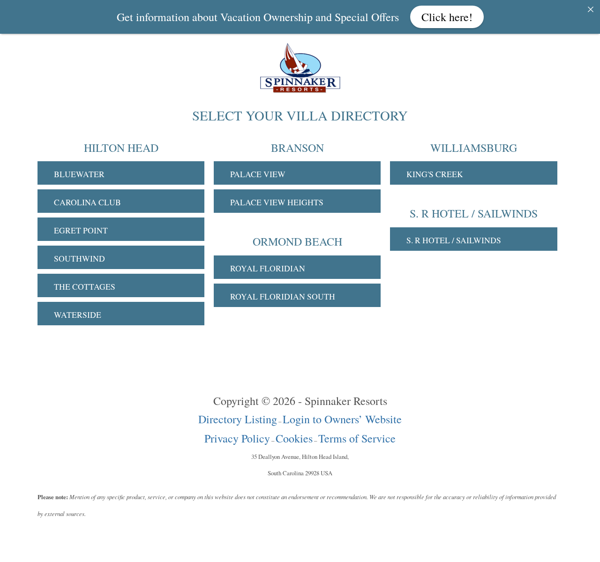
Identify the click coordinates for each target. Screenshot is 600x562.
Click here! (446, 16)
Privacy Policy (237, 438)
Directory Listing (237, 419)
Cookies (294, 438)
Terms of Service (357, 438)
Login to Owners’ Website (342, 419)
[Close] (590, 9)
